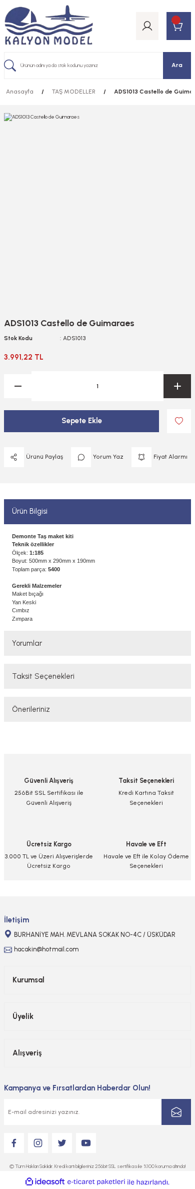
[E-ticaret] (96, 1181)
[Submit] (176, 1112)
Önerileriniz (31, 709)
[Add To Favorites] (179, 421)
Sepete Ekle (82, 420)
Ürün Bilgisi (30, 511)
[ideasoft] (45, 1181)
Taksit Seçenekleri (43, 676)
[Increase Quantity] (177, 386)
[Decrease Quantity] (18, 386)
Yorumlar (27, 643)
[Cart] (179, 26)
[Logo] (49, 26)
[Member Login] (147, 26)
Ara (177, 65)
